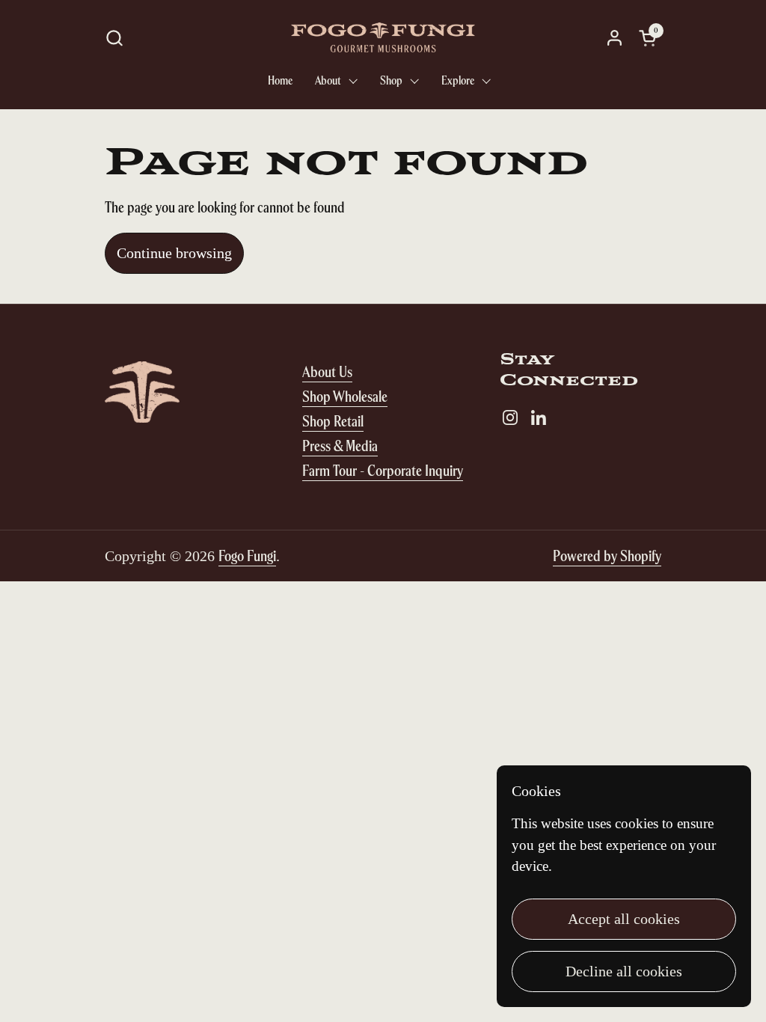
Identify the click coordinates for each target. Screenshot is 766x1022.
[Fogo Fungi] (382, 37)
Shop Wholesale (344, 396)
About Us (327, 371)
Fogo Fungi (247, 555)
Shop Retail (333, 421)
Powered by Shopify (607, 555)
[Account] (614, 37)
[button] (114, 37)
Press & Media (340, 445)
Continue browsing (174, 253)
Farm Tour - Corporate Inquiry (382, 470)
